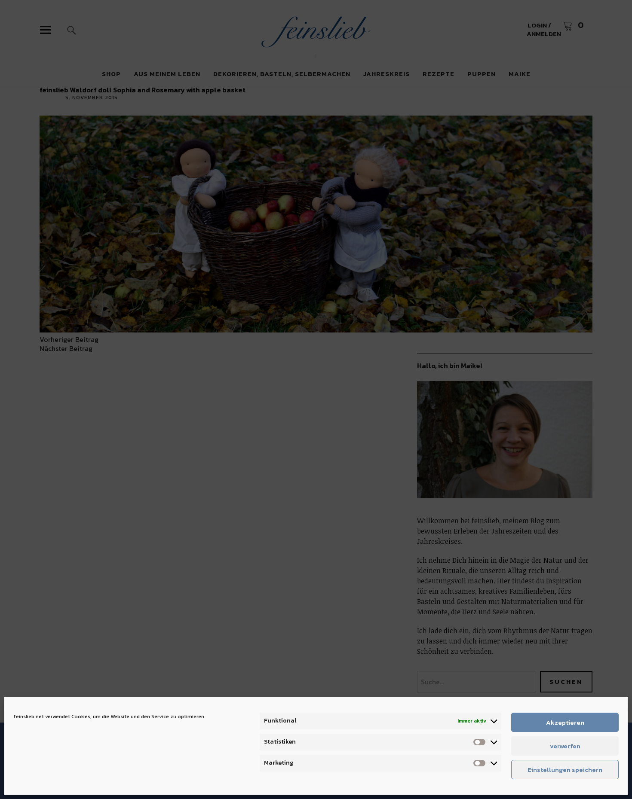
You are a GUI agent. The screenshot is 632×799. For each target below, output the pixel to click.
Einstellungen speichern (565, 770)
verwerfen (565, 746)
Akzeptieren (565, 722)
